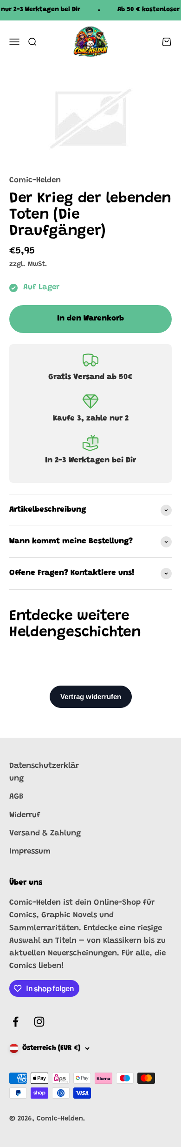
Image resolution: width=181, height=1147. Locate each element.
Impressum (30, 852)
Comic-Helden (35, 181)
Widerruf (24, 816)
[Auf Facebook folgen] (15, 1021)
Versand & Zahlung (45, 834)
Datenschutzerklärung (44, 772)
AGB (16, 797)
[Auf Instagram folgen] (39, 1021)
